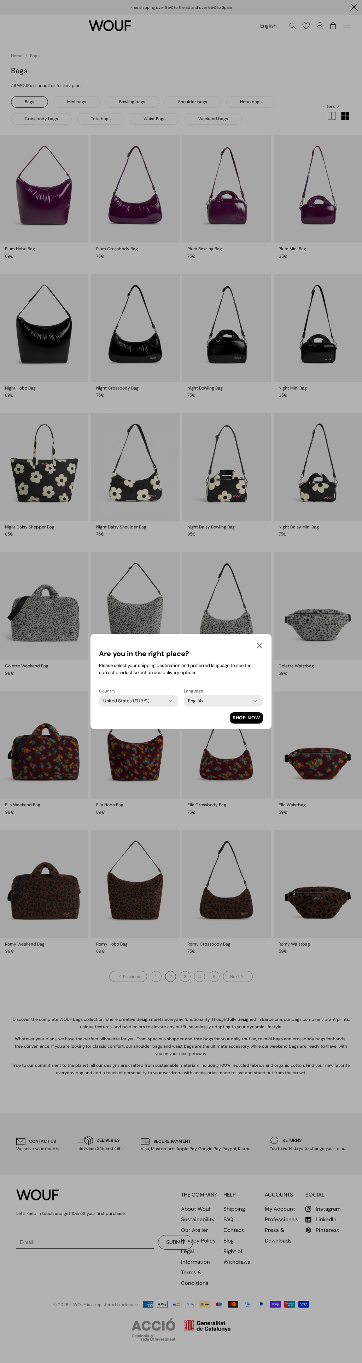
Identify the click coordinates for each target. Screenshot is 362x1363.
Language (193, 691)
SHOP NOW (246, 718)
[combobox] (126, 700)
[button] (259, 647)
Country (107, 691)
